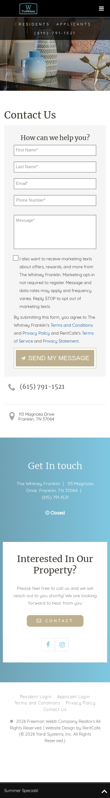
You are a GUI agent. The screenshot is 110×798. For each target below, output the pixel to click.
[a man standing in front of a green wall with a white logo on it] (28, 8)
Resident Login (36, 696)
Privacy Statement (61, 341)
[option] (55, 45)
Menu (101, 8)
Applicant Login (73, 696)
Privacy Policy (81, 703)
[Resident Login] (34, 24)
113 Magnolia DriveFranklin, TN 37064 (36, 416)
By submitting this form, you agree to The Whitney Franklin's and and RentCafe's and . (54, 329)
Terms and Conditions (37, 703)
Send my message (58, 358)
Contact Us (55, 709)
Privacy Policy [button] (36, 333)
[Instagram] (62, 644)
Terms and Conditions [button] (71, 325)
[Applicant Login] (73, 24)
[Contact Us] (55, 620)
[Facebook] (47, 644)
